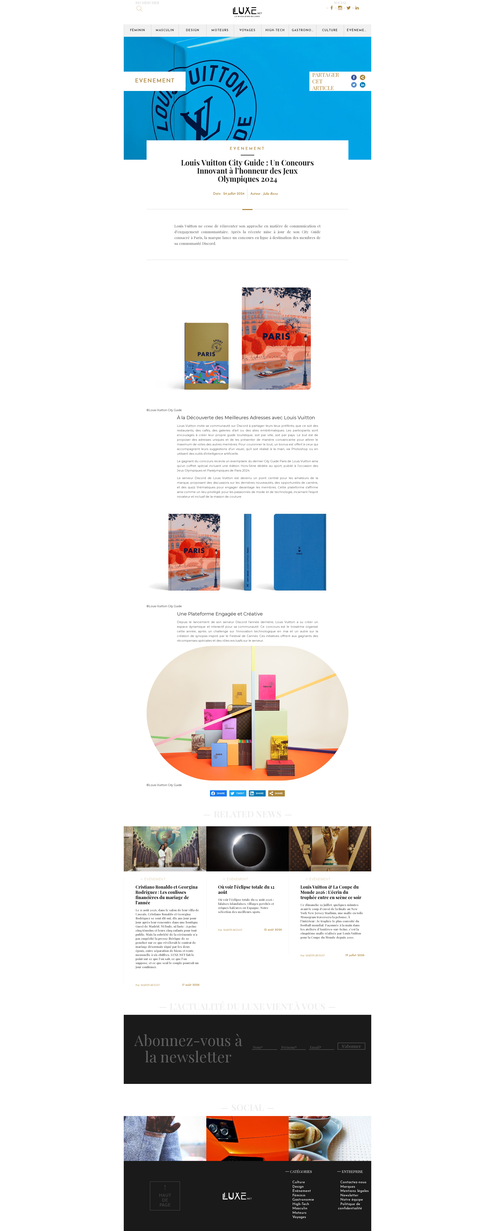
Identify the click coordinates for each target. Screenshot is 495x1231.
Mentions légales (354, 1191)
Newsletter (349, 1195)
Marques (347, 1187)
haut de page (165, 1200)
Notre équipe (351, 1200)
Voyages (247, 30)
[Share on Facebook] (354, 77)
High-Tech (275, 30)
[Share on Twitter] (354, 85)
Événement (358, 30)
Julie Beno (270, 193)
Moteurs (220, 30)
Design (192, 30)
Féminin (137, 30)
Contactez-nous (353, 1182)
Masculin (165, 30)
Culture (330, 30)
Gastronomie (304, 30)
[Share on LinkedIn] (362, 85)
